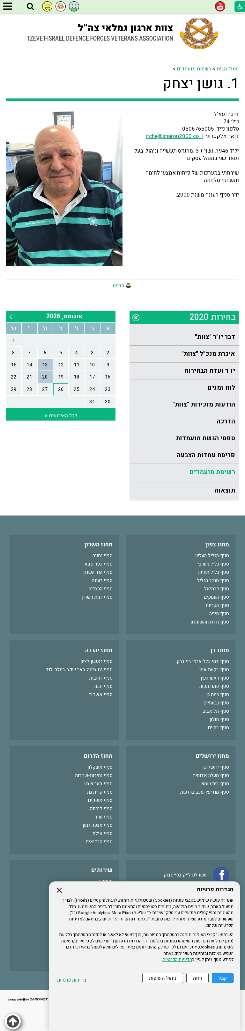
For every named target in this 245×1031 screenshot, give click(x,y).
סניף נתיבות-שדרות (94, 775)
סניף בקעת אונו (214, 669)
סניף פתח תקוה (214, 686)
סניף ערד (104, 816)
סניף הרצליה (101, 588)
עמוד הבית (228, 69)
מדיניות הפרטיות (177, 959)
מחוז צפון (217, 544)
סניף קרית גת (100, 792)
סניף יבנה (103, 686)
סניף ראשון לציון (96, 661)
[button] (30, 7)
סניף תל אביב (216, 711)
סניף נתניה (103, 555)
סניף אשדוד (100, 694)
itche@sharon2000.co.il (174, 136)
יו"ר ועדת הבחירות (209, 370)
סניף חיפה (219, 613)
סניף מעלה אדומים (210, 775)
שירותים (102, 870)
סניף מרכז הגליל (213, 580)
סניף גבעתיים (216, 702)
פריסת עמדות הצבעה (206, 455)
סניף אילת (103, 833)
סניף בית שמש (214, 783)
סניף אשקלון (100, 767)
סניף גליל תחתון (213, 572)
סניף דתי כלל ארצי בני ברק (203, 661)
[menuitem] (184, 337)
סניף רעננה (102, 580)
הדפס (118, 285)
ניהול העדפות (162, 978)
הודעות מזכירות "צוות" (204, 404)
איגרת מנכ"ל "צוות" (208, 353)
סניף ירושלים (216, 767)
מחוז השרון (98, 544)
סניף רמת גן (217, 694)
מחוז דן (220, 650)
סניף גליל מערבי (213, 563)
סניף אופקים (100, 800)
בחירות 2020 (212, 317)
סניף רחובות (101, 677)
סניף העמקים (216, 597)
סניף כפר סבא (99, 563)
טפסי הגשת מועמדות (205, 438)
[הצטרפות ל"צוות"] (61, 6)
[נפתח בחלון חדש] (220, 6)
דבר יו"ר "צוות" (215, 337)
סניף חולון (219, 719)
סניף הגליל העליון (212, 555)
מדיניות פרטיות (71, 980)
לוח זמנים (221, 387)
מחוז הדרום (98, 756)
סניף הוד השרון (98, 572)
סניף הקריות (217, 605)
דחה (197, 978)
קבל (223, 978)
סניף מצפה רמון (98, 825)
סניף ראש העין (215, 677)
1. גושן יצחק (201, 83)
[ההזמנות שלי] (47, 6)
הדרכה (226, 421)
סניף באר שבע (98, 783)
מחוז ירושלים (212, 756)
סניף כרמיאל (216, 588)
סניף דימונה (101, 808)
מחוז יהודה (99, 650)
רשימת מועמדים (194, 69)
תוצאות (224, 490)
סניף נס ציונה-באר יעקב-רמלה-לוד (79, 669)
